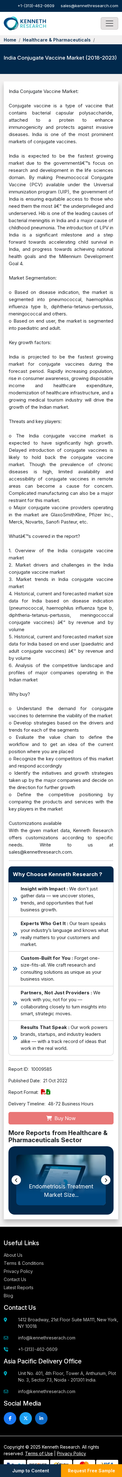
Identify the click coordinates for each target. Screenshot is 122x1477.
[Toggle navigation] (109, 23)
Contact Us (15, 1279)
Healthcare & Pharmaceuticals (57, 39)
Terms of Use (39, 1453)
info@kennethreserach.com (46, 1337)
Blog (8, 1295)
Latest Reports (18, 1287)
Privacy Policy (18, 1271)
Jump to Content (30, 1470)
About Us (13, 1255)
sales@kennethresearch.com (89, 5)
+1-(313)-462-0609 (36, 5)
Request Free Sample (91, 1470)
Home (10, 39)
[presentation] (16, 1180)
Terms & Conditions (24, 1263)
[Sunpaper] (25, 23)
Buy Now (64, 1118)
